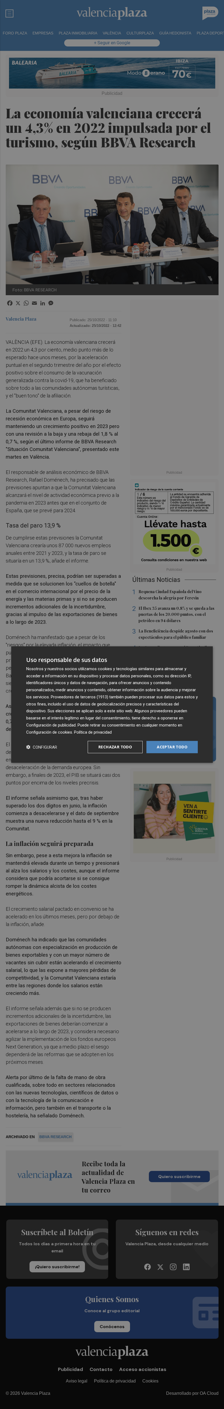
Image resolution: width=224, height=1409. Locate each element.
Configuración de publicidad (51, 725)
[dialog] (112, 704)
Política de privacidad (93, 732)
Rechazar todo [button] (115, 746)
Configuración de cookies (49, 732)
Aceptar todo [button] (172, 746)
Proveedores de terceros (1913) (79, 697)
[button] (41, 747)
